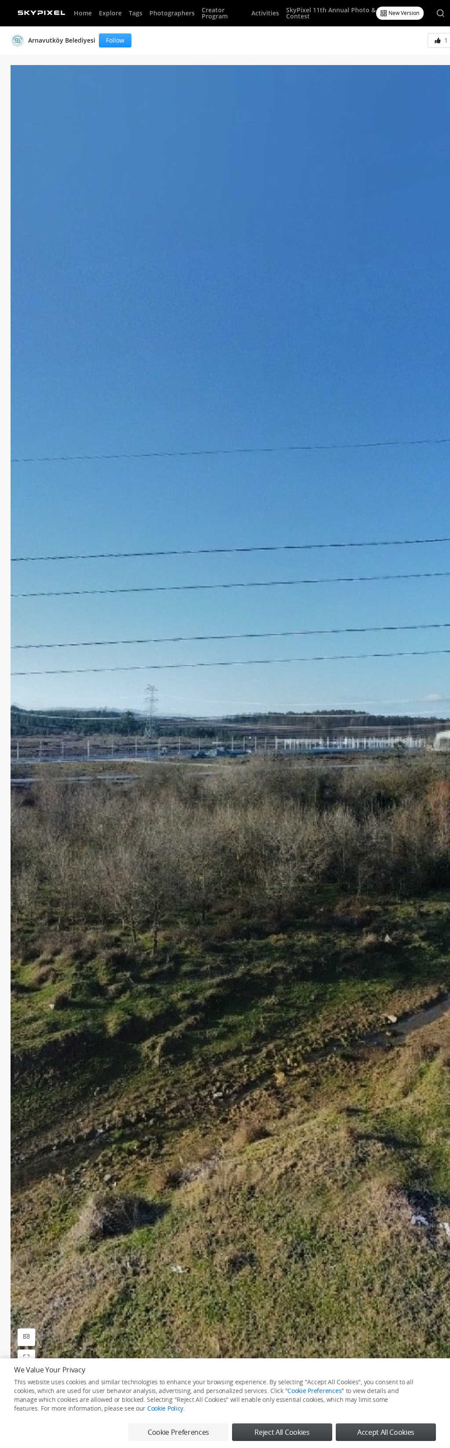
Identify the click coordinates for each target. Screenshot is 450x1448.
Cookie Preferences (314, 1390)
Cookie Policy (165, 1408)
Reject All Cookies (281, 1432)
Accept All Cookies (385, 1432)
